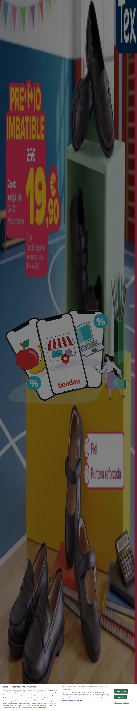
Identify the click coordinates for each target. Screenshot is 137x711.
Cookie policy (43, 707)
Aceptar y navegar (121, 691)
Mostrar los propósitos (121, 703)
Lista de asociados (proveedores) (72, 700)
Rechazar (121, 697)
